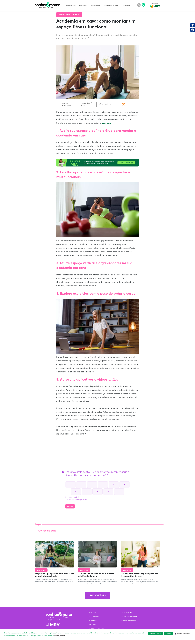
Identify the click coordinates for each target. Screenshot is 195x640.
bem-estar (107, 123)
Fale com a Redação (128, 621)
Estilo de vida (95, 5)
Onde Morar (126, 5)
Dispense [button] (169, 633)
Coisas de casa (47, 530)
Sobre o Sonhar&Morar (129, 616)
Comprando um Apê (111, 5)
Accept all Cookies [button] (155, 633)
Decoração (83, 5)
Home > (62, 15)
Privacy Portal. (59, 636)
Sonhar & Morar (47, 3)
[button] (182, 633)
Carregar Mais (97, 595)
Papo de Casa (70, 5)
